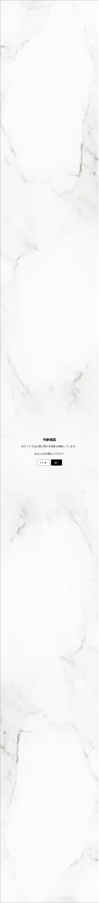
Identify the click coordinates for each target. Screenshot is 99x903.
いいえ (42, 462)
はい (55, 462)
